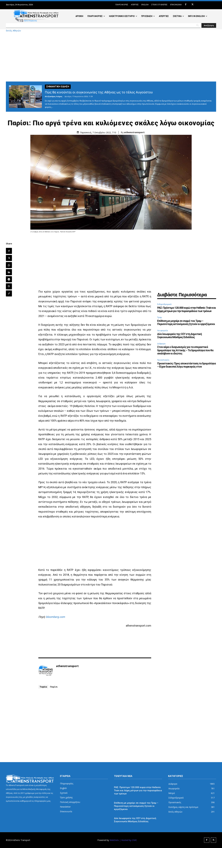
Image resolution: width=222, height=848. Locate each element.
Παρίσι (54, 686)
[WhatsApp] (9, 265)
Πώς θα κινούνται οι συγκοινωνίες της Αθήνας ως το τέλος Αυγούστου (99, 92)
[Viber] (9, 286)
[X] (192, 4)
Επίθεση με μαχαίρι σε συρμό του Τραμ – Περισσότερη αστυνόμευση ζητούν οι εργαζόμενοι (186, 322)
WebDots (114, 840)
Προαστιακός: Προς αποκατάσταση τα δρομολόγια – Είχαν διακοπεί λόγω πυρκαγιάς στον (186, 365)
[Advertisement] (111, 56)
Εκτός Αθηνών (13, 30)
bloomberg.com (55, 616)
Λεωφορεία (162, 330)
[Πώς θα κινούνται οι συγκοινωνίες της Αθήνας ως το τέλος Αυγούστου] (25, 96)
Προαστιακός (163, 359)
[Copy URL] (9, 293)
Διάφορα (161, 343)
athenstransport (134, 132)
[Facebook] (185, 4)
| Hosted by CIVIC (128, 840)
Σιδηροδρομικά (164, 304)
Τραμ (159, 317)
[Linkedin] (9, 272)
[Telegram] (9, 279)
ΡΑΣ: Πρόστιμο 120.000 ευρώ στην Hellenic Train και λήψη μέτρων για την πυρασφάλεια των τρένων (186, 309)
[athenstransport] (45, 670)
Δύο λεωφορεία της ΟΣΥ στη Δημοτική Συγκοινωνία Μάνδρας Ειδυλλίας (179, 335)
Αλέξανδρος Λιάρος (53, 96)
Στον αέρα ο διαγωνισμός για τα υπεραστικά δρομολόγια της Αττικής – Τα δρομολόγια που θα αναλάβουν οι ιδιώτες (185, 350)
